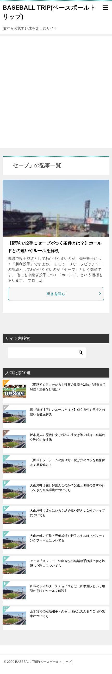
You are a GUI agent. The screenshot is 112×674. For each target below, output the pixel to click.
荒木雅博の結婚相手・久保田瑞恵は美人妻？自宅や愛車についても (67, 614)
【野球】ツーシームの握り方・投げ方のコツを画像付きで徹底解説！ (67, 462)
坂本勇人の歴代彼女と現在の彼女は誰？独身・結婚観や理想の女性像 (67, 437)
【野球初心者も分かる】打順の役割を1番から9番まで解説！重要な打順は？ (67, 387)
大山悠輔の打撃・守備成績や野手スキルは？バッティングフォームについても (67, 538)
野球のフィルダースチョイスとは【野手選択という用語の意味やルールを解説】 (67, 588)
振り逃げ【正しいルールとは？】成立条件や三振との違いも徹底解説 (67, 412)
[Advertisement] (56, 92)
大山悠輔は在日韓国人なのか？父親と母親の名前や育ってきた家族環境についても (67, 488)
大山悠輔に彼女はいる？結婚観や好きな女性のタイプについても (67, 513)
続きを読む (56, 294)
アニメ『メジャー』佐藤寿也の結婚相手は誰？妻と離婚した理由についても (67, 563)
